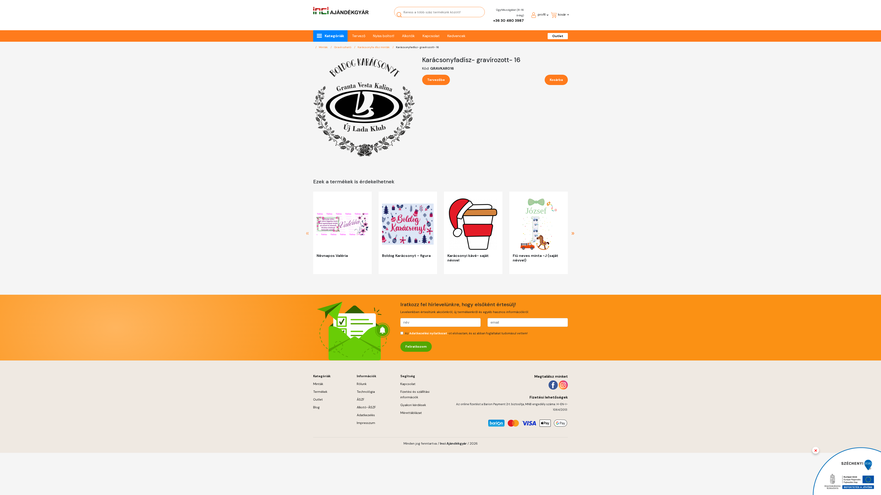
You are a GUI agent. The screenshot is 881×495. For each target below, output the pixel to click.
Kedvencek (456, 35)
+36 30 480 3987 (508, 20)
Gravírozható (343, 47)
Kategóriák (334, 35)
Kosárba (556, 80)
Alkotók (408, 35)
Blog (316, 407)
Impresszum (366, 423)
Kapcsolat (431, 35)
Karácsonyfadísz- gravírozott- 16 (417, 47)
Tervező (358, 35)
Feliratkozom (416, 346)
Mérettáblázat (411, 413)
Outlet (557, 36)
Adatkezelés (366, 415)
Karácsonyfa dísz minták (374, 47)
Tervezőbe (436, 80)
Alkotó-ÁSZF (366, 407)
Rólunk (362, 384)
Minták (323, 47)
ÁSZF (360, 399)
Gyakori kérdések (413, 405)
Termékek (320, 392)
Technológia (366, 392)
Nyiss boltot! (383, 35)
